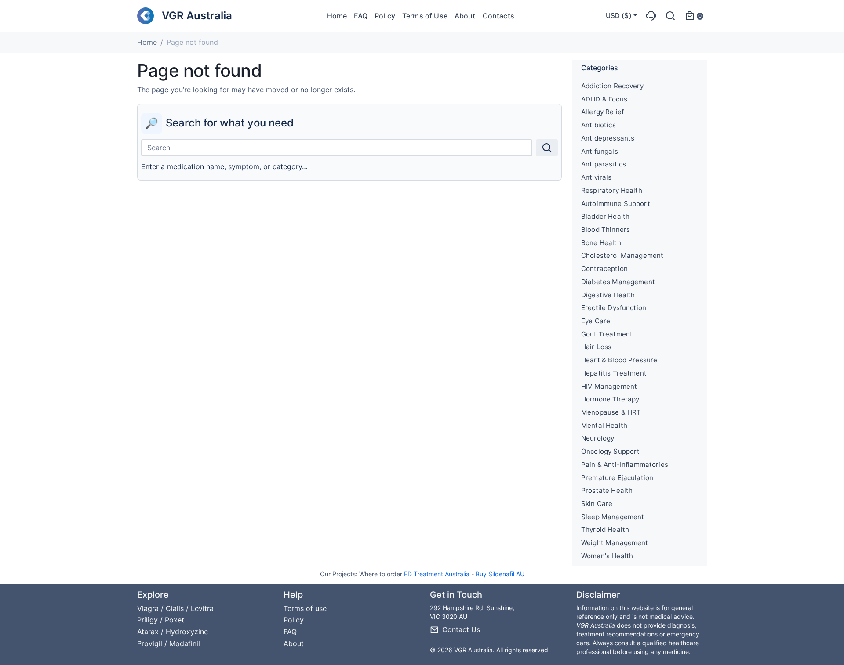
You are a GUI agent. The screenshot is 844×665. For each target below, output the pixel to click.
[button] (651, 16)
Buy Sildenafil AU (500, 574)
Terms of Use (424, 15)
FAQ (360, 15)
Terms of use (305, 608)
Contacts (498, 15)
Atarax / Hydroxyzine (172, 631)
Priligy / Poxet (160, 619)
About (465, 15)
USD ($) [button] (619, 15)
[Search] (547, 147)
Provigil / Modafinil (168, 643)
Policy (385, 15)
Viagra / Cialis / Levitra (175, 608)
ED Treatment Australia (436, 574)
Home (337, 15)
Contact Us (461, 629)
